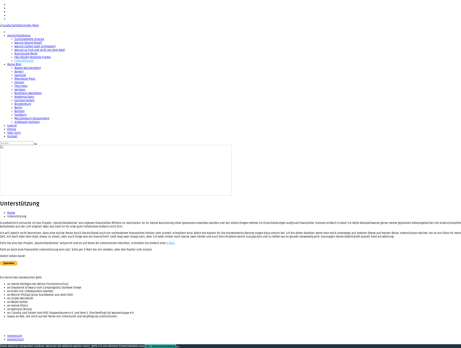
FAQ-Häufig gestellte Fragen (32, 57)
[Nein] (177, 346)
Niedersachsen (24, 97)
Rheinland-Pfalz (24, 79)
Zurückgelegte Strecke (29, 39)
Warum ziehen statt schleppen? (35, 46)
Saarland (20, 75)
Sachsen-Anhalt (24, 100)
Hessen (19, 82)
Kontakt (12, 136)
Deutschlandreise (18, 35)
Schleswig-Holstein (27, 122)
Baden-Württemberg (27, 68)
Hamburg (20, 115)
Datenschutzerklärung (163, 346)
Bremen (19, 111)
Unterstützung (23, 61)
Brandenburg (22, 104)
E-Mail (170, 243)
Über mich (14, 133)
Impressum (14, 336)
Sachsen (19, 90)
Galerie (12, 126)
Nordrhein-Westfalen (28, 93)
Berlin (18, 108)
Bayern (18, 71)
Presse (11, 129)
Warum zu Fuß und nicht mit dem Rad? (39, 50)
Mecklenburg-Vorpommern (31, 118)
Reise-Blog (14, 64)
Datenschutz (15, 339)
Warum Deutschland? (28, 43)
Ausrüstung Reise (25, 53)
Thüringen (20, 86)
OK (147, 346)
